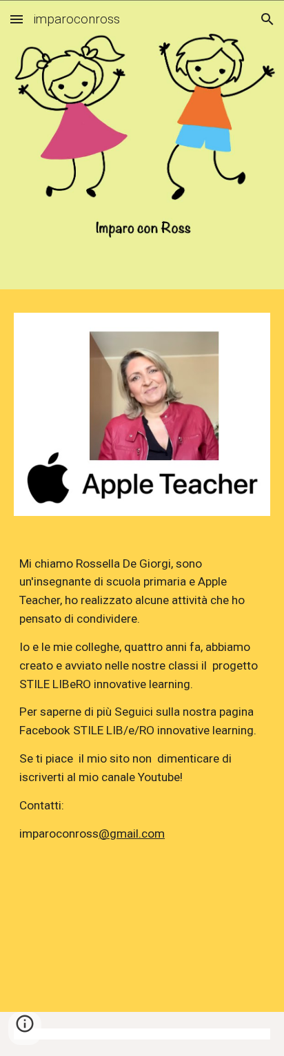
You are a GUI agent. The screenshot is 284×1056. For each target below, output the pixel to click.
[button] (16, 19)
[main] (142, 713)
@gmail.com (132, 833)
